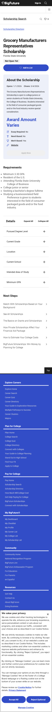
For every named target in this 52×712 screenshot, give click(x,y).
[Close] (48, 614)
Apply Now (26, 153)
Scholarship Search (14, 18)
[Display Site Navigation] (49, 9)
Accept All (13, 699)
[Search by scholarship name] (41, 19)
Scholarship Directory (13, 29)
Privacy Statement (17, 690)
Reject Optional (38, 699)
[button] (26, 231)
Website (14, 145)
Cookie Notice (24, 687)
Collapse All (43, 221)
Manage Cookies (26, 707)
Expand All (28, 221)
